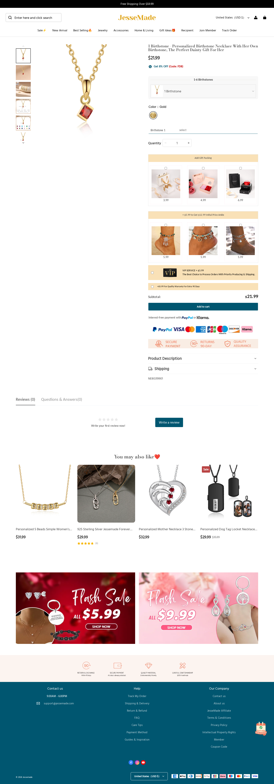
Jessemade (27, 777)
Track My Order (137, 696)
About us (219, 703)
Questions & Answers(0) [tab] (61, 400)
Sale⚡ (41, 30)
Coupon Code (219, 746)
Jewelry (103, 30)
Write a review (169, 422)
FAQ (137, 718)
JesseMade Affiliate (219, 710)
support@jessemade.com (59, 703)
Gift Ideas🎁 (167, 30)
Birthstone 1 (158, 130)
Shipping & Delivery (137, 703)
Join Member (207, 30)
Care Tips (137, 725)
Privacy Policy (219, 725)
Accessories (121, 30)
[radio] (153, 115)
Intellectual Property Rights (219, 732)
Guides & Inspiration (137, 739)
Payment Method (137, 732)
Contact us (219, 696)
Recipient (187, 30)
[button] (34, 17)
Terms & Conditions (219, 718)
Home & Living (144, 30)
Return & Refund (137, 710)
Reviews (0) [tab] (25, 400)
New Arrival (59, 30)
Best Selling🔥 (82, 30)
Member (219, 739)
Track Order (229, 30)
